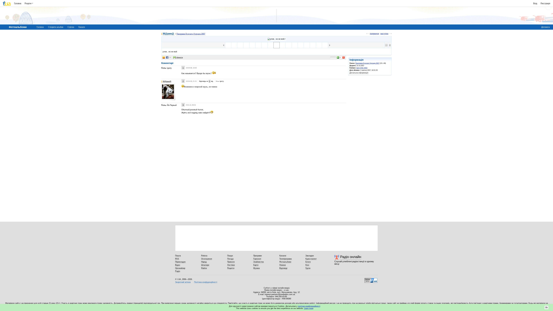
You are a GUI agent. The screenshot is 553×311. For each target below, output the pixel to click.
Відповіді (283, 268)
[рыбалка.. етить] (270, 45)
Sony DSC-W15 (361, 68)
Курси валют (311, 259)
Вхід (535, 3)
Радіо (177, 271)
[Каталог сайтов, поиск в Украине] (371, 279)
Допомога (545, 27)
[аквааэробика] (325, 45)
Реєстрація (545, 3)
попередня (374, 34)
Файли (204, 268)
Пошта (178, 256)
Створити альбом (55, 27)
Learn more (308, 308)
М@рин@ (168, 34)
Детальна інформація (359, 73)
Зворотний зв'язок (183, 282)
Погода (230, 259)
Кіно (307, 265)
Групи (307, 268)
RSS (177, 259)
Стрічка (71, 27)
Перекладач (180, 262)
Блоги (308, 262)
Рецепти (230, 268)
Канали (81, 27)
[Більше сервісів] (170, 57)
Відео (177, 265)
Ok (546, 307)
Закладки (309, 256)
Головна (17, 3)
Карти (255, 265)
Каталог (282, 256)
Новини (282, 265)
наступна (384, 34)
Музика (256, 268)
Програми (257, 256)
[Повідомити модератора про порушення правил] (344, 57)
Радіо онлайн (350, 257)
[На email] (164, 57)
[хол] (289, 45)
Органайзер (180, 268)
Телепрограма (285, 259)
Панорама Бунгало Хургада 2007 (190, 34)
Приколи (231, 262)
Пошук (230, 256)
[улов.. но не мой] (276, 45)
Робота (204, 256)
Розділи (28, 3)
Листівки (231, 265)
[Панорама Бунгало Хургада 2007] (276, 39)
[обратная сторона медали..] (283, 45)
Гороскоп (257, 259)
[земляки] (246, 45)
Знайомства (258, 262)
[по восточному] (264, 45)
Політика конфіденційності (205, 282)
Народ (204, 262)
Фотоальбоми (285, 262)
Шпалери (205, 265)
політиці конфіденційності (309, 306)
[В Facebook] (167, 57)
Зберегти (179, 57)
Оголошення (206, 259)
